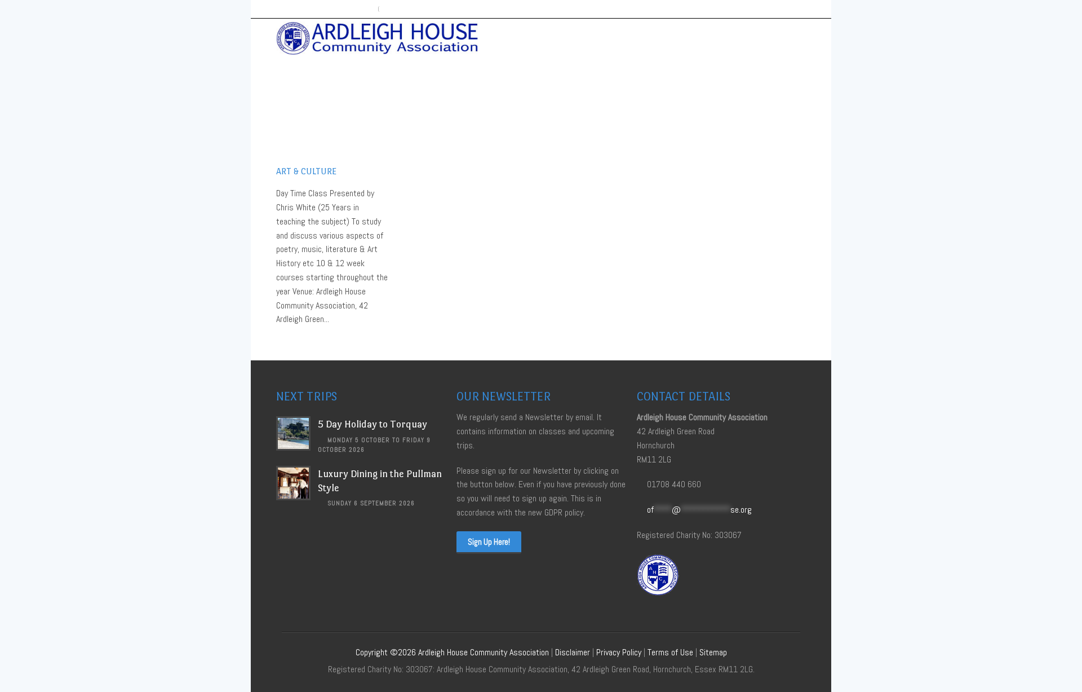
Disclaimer (572, 652)
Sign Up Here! (489, 541)
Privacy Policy (618, 652)
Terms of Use (670, 652)
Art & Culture (306, 171)
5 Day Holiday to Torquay (372, 424)
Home (547, 37)
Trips (741, 37)
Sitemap (713, 652)
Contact (782, 37)
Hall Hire (644, 37)
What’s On (592, 37)
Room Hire (696, 37)
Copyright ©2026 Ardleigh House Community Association (452, 652)
